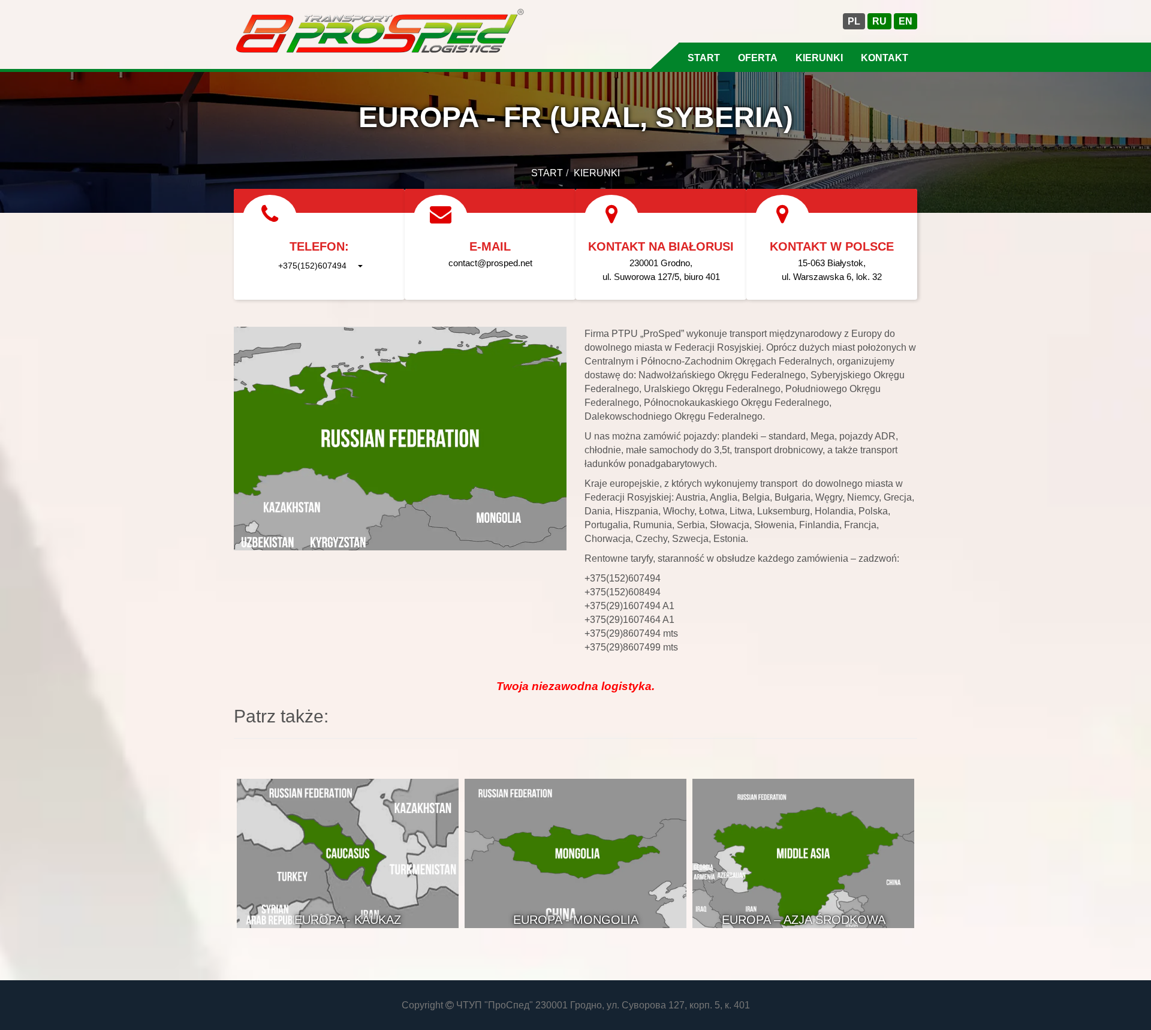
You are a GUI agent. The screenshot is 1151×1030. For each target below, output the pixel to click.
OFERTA (758, 58)
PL (854, 21)
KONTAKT (884, 58)
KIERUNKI (819, 58)
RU (879, 21)
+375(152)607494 (312, 265)
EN (905, 21)
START (704, 58)
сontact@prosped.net (490, 263)
